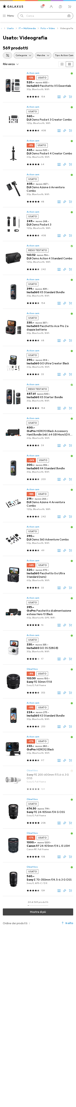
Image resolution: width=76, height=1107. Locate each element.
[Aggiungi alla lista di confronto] (59, 97)
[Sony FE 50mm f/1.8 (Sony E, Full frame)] (38, 681)
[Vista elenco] (69, 64)
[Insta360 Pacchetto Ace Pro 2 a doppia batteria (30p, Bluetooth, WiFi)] (38, 327)
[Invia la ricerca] (22, 16)
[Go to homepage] (13, 6)
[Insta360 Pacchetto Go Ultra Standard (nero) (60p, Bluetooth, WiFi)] (38, 574)
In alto (69, 923)
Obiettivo (32, 669)
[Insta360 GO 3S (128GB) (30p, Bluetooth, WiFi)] (38, 648)
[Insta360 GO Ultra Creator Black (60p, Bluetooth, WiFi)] (38, 363)
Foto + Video (48, 28)
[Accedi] (51, 6)
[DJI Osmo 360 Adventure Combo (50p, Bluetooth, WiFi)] (38, 539)
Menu (10, 16)
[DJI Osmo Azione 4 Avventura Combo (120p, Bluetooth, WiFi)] (38, 503)
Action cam (33, 73)
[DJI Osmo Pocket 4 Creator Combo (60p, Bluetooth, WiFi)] (38, 153)
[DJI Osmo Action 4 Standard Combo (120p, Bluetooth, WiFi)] (38, 258)
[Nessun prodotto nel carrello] (69, 6)
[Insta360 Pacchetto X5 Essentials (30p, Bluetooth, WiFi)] (38, 85)
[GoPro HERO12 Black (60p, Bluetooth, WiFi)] (38, 749)
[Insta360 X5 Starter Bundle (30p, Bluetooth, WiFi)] (38, 397)
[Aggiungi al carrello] (70, 97)
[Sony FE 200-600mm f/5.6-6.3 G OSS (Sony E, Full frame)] (38, 780)
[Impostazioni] (42, 6)
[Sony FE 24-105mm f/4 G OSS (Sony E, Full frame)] (38, 812)
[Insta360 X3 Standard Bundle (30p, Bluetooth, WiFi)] (38, 715)
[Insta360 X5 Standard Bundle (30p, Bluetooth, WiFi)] (38, 292)
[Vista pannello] (62, 64)
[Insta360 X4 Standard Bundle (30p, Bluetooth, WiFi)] (38, 468)
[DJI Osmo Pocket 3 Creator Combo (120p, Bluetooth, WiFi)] (38, 119)
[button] (71, 73)
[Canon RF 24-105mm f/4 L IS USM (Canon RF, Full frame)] (38, 845)
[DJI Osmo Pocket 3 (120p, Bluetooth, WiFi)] (38, 224)
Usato (10, 28)
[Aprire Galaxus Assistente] (60, 6)
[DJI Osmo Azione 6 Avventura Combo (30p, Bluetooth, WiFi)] (38, 188)
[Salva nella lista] (65, 97)
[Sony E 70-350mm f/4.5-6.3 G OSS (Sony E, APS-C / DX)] (38, 879)
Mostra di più (38, 912)
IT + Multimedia (27, 28)
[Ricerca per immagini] (69, 15)
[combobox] (7, 55)
